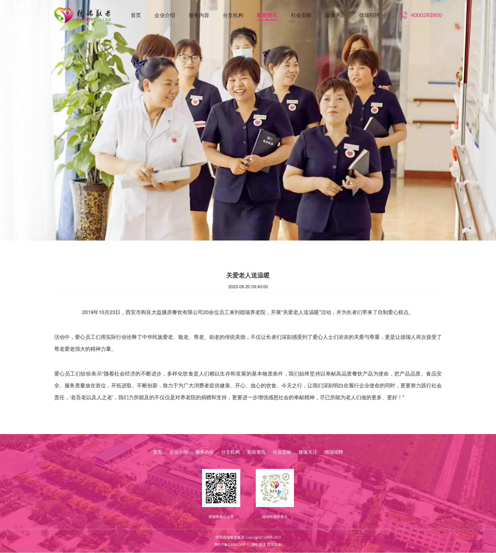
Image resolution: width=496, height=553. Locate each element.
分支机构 (233, 15)
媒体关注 (335, 15)
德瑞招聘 (369, 15)
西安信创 (274, 545)
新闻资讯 (267, 15)
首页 (136, 15)
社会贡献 (301, 15)
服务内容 (199, 15)
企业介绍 (164, 15)
